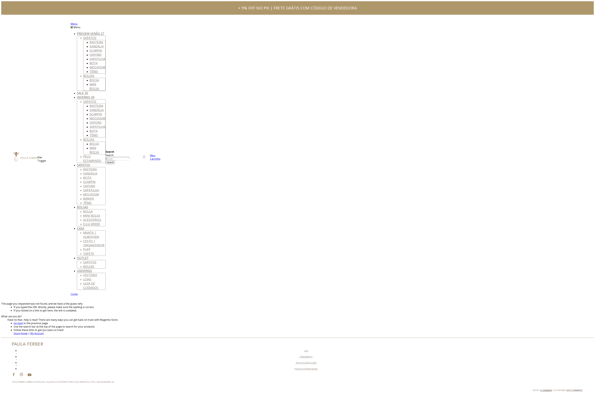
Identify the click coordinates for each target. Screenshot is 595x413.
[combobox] (118, 158)
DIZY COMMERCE (574, 390)
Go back (18, 323)
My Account (37, 333)
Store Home (21, 333)
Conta (74, 294)
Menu (74, 24)
